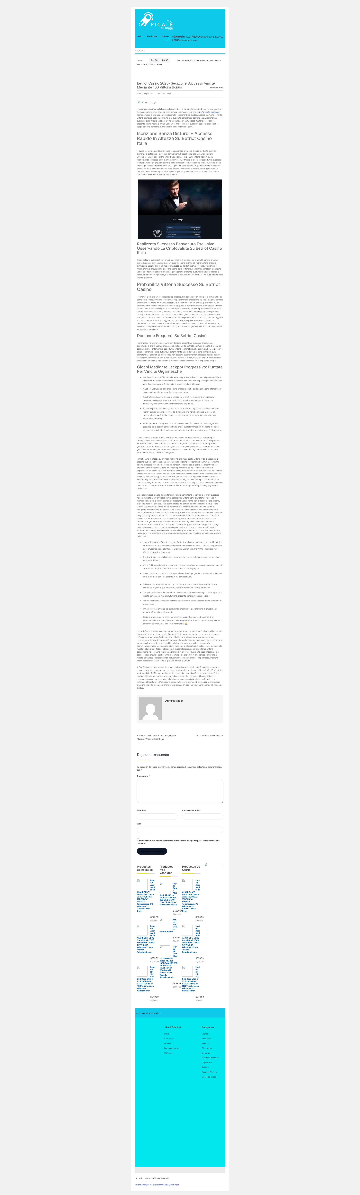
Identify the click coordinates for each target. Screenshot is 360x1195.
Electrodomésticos (210, 1057)
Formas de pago (171, 1048)
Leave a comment (216, 87)
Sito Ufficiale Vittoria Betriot (209, 735)
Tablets (205, 1067)
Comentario (143, 776)
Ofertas (167, 1043)
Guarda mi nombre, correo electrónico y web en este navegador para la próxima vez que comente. (178, 841)
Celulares (206, 1053)
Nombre (141, 810)
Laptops (205, 1034)
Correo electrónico (192, 810)
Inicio (139, 36)
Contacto (168, 1053)
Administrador (174, 700)
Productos (152, 36)
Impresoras (207, 1062)
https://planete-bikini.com (208, 112)
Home (139, 60)
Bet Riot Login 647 (159, 60)
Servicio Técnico (209, 1072)
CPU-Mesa (207, 1048)
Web (139, 824)
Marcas (205, 1043)
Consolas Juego (209, 1077)
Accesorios (207, 1038)
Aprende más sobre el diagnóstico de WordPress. (157, 1184)
